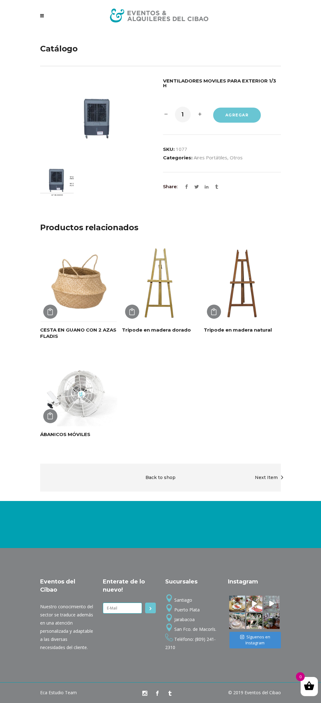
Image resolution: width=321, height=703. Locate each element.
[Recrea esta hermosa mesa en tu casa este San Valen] (237, 604)
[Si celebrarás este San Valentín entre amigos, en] (272, 604)
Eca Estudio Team (58, 692)
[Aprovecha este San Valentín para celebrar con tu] (254, 604)
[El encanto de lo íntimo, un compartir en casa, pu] (237, 621)
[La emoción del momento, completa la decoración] (272, 621)
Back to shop (160, 477)
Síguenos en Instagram (257, 640)
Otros (236, 157)
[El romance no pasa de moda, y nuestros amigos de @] (254, 621)
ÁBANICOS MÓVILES (65, 434)
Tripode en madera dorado (156, 330)
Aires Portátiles (210, 157)
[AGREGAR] (50, 312)
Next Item (266, 477)
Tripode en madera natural (238, 330)
